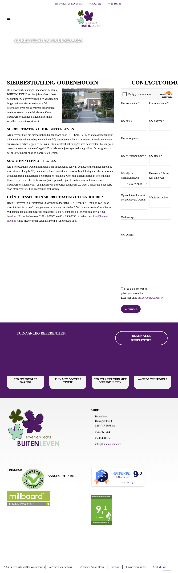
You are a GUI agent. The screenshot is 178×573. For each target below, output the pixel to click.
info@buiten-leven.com (108, 444)
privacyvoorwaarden (149, 297)
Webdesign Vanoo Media (92, 567)
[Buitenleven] (89, 18)
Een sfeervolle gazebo (25, 381)
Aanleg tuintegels (152, 379)
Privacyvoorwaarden (136, 567)
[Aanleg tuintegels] (152, 365)
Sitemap (115, 567)
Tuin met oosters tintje (68, 381)
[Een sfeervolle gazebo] (25, 365)
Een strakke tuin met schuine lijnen (110, 381)
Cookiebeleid (159, 567)
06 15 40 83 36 (114, 4)
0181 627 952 (95, 4)
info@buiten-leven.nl (68, 4)
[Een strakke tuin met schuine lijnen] (110, 365)
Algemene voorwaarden (60, 567)
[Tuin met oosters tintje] (68, 365)
